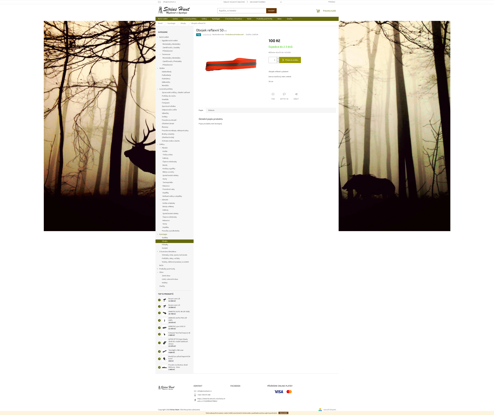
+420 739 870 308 (203, 395)
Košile (165, 151)
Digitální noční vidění (170, 40)
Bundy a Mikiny (168, 206)
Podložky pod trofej (167, 269)
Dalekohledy (167, 71)
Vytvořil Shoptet (330, 409)
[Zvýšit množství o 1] (278, 58)
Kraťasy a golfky (169, 168)
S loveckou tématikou (167, 251)
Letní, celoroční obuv (170, 279)
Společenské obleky (170, 175)
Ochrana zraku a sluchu (171, 141)
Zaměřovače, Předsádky (172, 61)
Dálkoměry (166, 82)
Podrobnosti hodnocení (234, 34)
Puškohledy (166, 75)
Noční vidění (164, 37)
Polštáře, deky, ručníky (171, 258)
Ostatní (165, 248)
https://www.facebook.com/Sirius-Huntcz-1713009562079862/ (211, 399)
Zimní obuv (166, 275)
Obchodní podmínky (258, 2)
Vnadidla (165, 99)
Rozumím (283, 413)
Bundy (165, 165)
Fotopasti (165, 103)
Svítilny (165, 116)
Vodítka (165, 237)
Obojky (165, 241)
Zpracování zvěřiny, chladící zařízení (176, 92)
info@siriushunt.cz (204, 391)
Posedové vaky (169, 189)
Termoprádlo (168, 182)
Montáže (165, 85)
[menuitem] (162, 19)
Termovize (166, 54)
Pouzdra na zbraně (169, 120)
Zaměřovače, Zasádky (171, 47)
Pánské (165, 148)
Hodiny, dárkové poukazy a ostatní (175, 262)
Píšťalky (165, 244)
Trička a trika (168, 154)
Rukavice (166, 186)
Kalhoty (165, 158)
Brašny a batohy (168, 134)
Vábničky (165, 113)
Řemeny (165, 127)
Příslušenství (168, 51)
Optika (162, 68)
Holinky (165, 282)
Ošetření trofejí (168, 137)
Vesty (165, 179)
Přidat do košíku (291, 60)
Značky (162, 286)
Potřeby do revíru (169, 96)
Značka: (252, 34)
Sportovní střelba (169, 106)
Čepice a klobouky (170, 161)
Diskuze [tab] (211, 110)
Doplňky (166, 192)
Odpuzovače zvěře (169, 110)
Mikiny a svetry (168, 172)
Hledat (271, 11)
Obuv (161, 272)
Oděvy (162, 144)
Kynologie (163, 234)
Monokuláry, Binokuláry (171, 44)
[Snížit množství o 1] (278, 61)
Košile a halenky (169, 203)
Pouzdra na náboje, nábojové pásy (175, 130)
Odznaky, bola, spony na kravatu (174, 255)
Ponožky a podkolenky (171, 231)
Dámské (165, 199)
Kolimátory (166, 78)
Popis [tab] (201, 110)
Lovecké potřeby (166, 89)
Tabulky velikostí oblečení (234, 2)
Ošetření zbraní (168, 123)
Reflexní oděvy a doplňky (172, 196)
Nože (161, 265)
